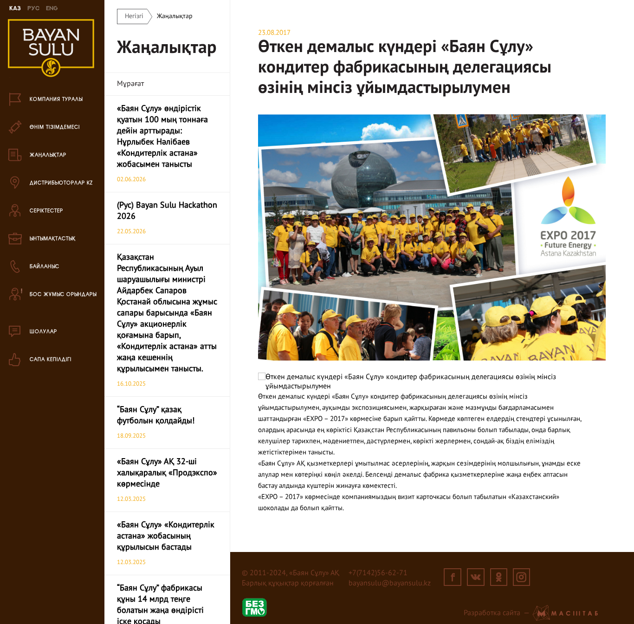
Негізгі (134, 16)
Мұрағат (130, 84)
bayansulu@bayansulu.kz (390, 583)
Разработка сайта (492, 613)
